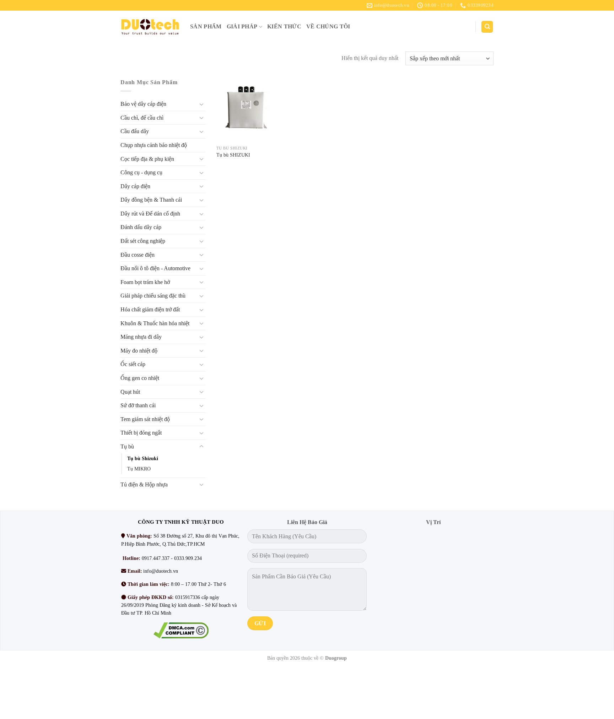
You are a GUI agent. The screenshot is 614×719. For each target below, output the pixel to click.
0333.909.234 (188, 558)
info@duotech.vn (160, 571)
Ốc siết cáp (132, 364)
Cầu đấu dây (134, 132)
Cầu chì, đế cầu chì (141, 118)
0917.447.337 (155, 558)
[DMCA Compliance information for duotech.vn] (180, 630)
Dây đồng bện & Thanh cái (151, 200)
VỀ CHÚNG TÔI (328, 26)
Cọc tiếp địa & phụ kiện (147, 159)
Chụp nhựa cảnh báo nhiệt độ (153, 145)
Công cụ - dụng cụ (141, 172)
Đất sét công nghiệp (142, 241)
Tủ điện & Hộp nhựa (144, 484)
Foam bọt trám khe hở (145, 282)
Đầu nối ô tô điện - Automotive (155, 269)
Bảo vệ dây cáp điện (143, 104)
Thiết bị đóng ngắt (141, 433)
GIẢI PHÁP (242, 26)
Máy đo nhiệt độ (138, 351)
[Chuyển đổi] (201, 104)
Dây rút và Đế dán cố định (150, 214)
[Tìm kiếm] (487, 27)
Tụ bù (127, 446)
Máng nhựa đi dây (141, 337)
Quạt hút (130, 392)
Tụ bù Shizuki (142, 458)
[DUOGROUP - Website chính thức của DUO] (149, 26)
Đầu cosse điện (137, 255)
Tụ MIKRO (139, 469)
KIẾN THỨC (284, 26)
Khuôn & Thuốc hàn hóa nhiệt (154, 323)
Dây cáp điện (135, 186)
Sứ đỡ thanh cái (138, 406)
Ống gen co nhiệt (139, 378)
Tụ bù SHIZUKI (233, 155)
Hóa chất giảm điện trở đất (150, 309)
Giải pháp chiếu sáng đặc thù (152, 296)
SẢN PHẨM (206, 26)
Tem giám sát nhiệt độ (145, 419)
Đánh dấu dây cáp (140, 227)
